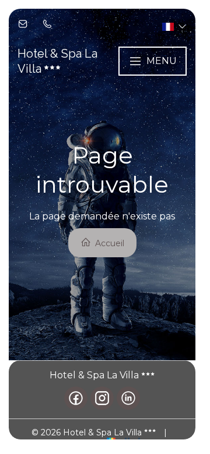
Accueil (108, 243)
